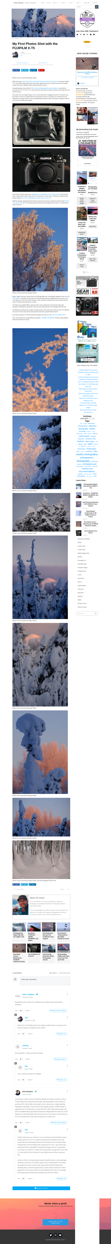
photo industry (88, 466)
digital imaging (89, 441)
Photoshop (95, 466)
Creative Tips (90, 439)
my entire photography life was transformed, (46, 88)
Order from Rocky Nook (82, 200)
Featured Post (82, 571)
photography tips (80, 466)
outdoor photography (87, 454)
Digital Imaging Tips (83, 553)
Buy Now (92, 226)
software (80, 474)
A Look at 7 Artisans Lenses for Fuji (88, 377)
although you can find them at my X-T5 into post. (45, 194)
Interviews (81, 592)
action (81, 423)
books (89, 433)
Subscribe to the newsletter (55, 1222)
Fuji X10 (89, 446)
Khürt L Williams (28, 994)
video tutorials (89, 476)
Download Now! (81, 233)
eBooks (80, 444)
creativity (80, 441)
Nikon (96, 451)
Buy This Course (93, 259)
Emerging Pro (82, 560)
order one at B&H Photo (58, 315)
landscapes (91, 449)
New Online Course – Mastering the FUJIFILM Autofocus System (19, 958)
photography (83, 461)
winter (95, 476)
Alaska (92, 429)
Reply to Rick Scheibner (59, 1122)
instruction (81, 449)
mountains (89, 451)
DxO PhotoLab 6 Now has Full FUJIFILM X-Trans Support (90, 504)
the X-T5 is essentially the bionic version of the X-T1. (36, 198)
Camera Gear (81, 546)
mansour (25, 1046)
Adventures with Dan (84, 539)
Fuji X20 (93, 446)
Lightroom (83, 451)
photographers (86, 458)
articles (89, 431)
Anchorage (82, 431)
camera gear (84, 436)
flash (85, 444)
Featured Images (82, 567)
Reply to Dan (62, 1034)
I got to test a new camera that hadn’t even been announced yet (40, 81)
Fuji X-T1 (83, 446)
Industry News (82, 585)
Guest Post (81, 578)
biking (85, 433)
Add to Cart (82, 265)
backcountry (80, 433)
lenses (78, 451)
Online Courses (82, 607)
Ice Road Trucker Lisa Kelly (88, 403)
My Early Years (82, 603)
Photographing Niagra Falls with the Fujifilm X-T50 (18, 935)
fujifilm (90, 444)
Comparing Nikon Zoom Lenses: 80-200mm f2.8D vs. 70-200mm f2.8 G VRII (88, 372)
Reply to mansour (61, 1059)
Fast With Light (82, 564)
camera (94, 433)
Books (79, 542)
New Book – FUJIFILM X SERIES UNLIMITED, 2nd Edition (90, 495)
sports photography (88, 474)
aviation (93, 431)
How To (80, 582)
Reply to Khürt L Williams (59, 1010)
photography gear (90, 464)
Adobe (85, 423)
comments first (64, 973)
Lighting (80, 596)
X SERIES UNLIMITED (47, 318)
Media (79, 600)
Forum (79, 574)
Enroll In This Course (93, 200)
